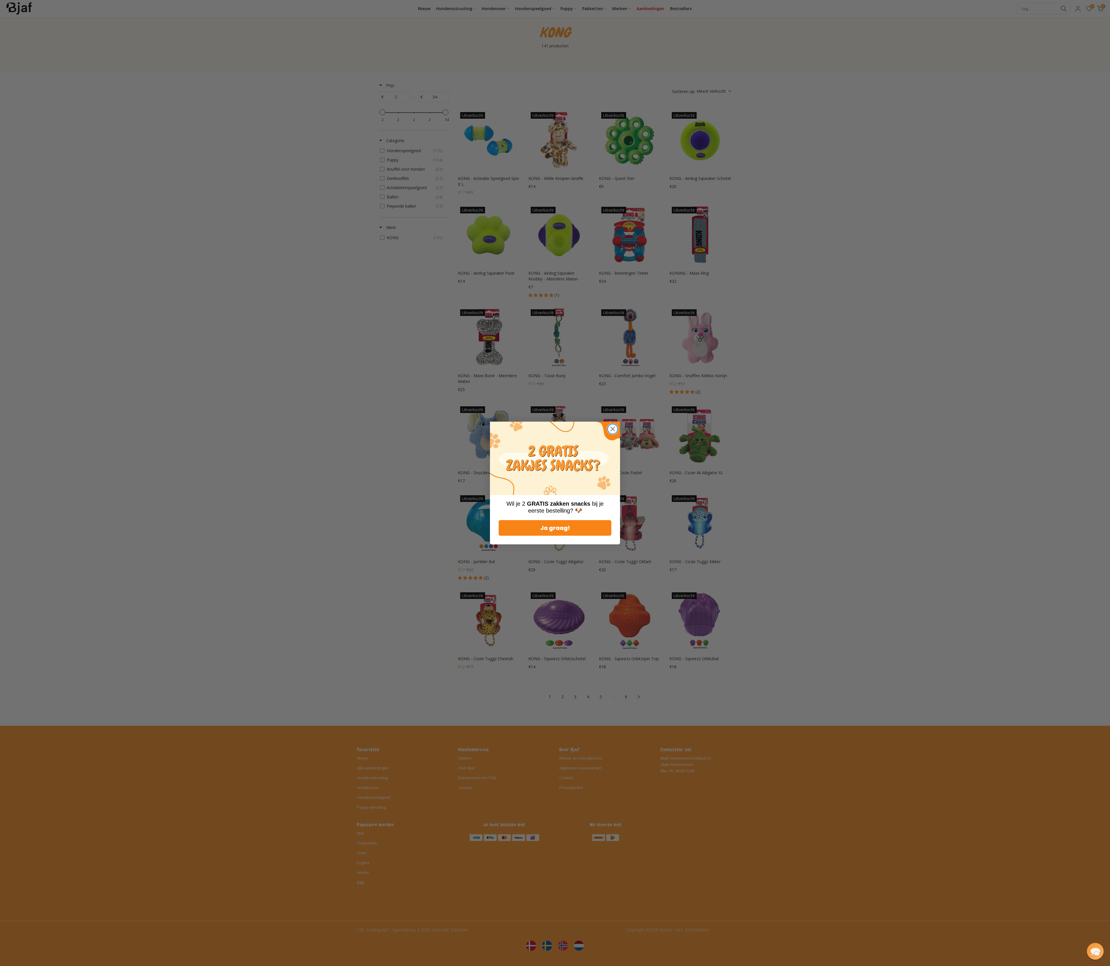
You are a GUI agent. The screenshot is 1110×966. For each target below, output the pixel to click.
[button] (1095, 951)
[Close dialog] (613, 429)
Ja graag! (555, 528)
